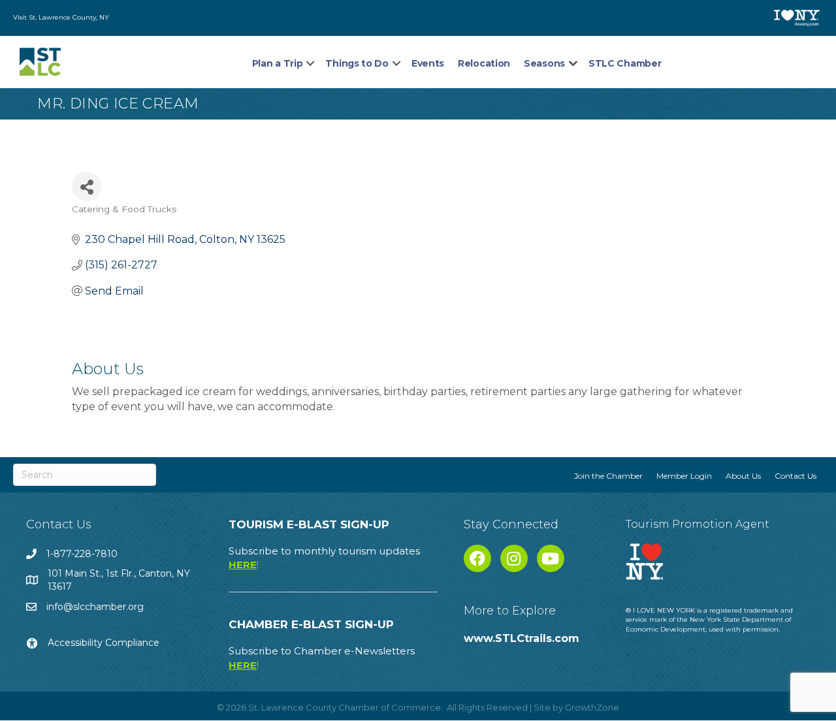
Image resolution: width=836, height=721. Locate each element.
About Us (743, 476)
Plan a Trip (277, 63)
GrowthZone (592, 707)
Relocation (484, 63)
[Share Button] (86, 186)
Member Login (684, 476)
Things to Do (356, 63)
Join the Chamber (608, 476)
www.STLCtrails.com (521, 638)
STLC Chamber (624, 63)
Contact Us (795, 476)
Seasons (544, 63)
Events (427, 63)
